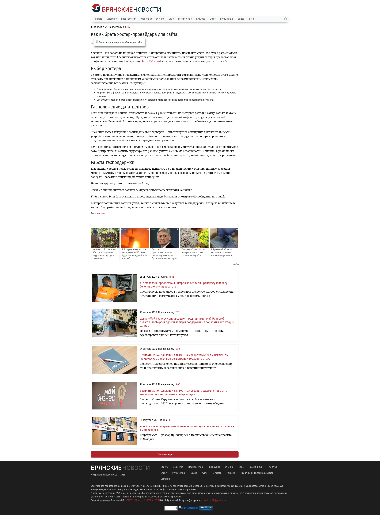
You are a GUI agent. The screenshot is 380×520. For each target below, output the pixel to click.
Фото (251, 18)
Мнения (160, 18)
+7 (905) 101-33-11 (152, 499)
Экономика (146, 18)
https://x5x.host (151, 61)
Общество (112, 18)
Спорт (213, 18)
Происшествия (128, 18)
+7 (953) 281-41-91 (134, 499)
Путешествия (226, 18)
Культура (200, 18)
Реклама (231, 472)
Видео (241, 18)
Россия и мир (185, 18)
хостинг (101, 213)
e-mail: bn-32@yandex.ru (213, 499)
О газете (217, 472)
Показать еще (165, 454)
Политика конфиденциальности (257, 472)
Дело (171, 18)
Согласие (165, 478)
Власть (98, 18)
